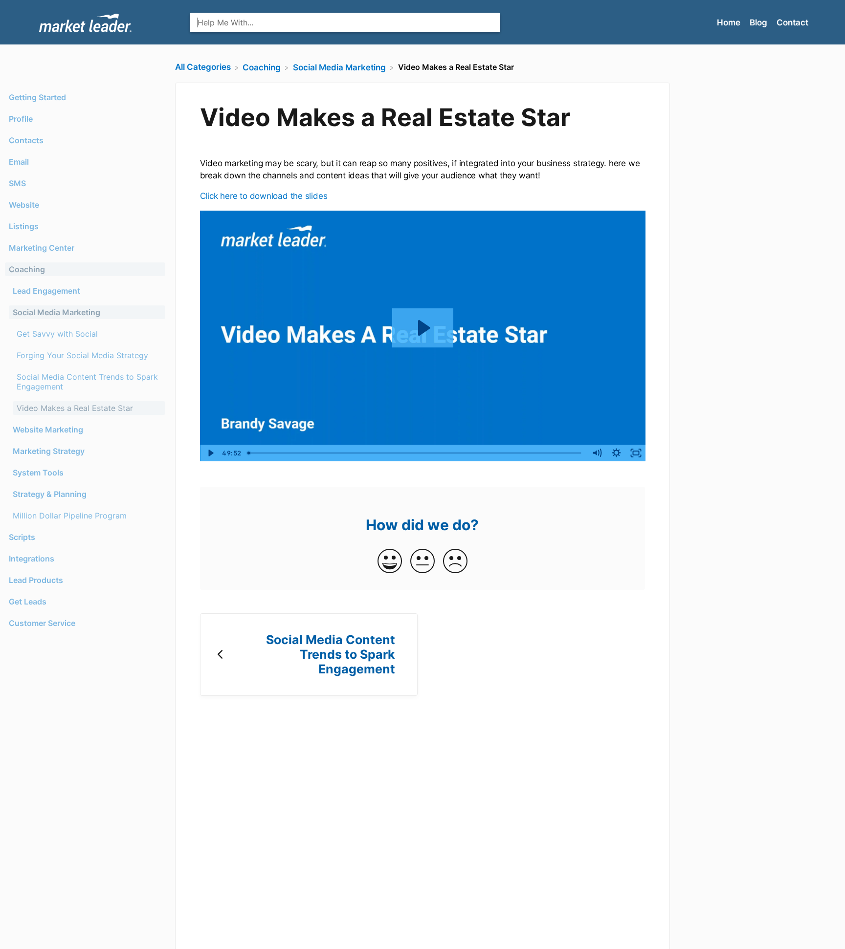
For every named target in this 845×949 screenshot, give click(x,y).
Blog (759, 22)
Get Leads (27, 601)
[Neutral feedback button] (422, 561)
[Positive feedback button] (390, 561)
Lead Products (36, 580)
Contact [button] (792, 22)
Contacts (26, 140)
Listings (24, 226)
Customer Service (42, 623)
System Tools (38, 472)
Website (24, 205)
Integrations (31, 558)
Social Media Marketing (56, 312)
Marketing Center (41, 248)
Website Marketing (48, 429)
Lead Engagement (46, 291)
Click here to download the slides (264, 196)
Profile (21, 119)
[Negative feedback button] (455, 561)
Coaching (27, 269)
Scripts (22, 537)
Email (19, 162)
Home (729, 22)
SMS (17, 183)
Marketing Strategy (49, 451)
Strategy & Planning (50, 494)
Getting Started (37, 97)
